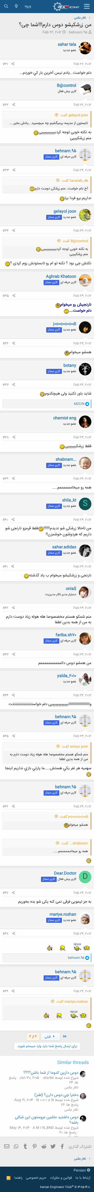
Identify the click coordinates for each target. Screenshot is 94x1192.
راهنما (18, 1178)
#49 (5, 991)
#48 (6, 933)
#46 (5, 806)
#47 (5, 893)
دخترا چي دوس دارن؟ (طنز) (56, 1095)
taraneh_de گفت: (74, 181)
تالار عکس (71, 1087)
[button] (87, 6)
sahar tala (67, 44)
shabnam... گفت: (74, 843)
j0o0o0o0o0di (64, 324)
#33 (6, 170)
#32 (6, 105)
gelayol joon (65, 211)
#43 (6, 654)
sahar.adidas (64, 547)
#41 (5, 566)
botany (69, 365)
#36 (6, 343)
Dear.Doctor (65, 873)
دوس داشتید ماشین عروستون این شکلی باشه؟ (46, 1120)
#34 (6, 230)
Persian (80, 1170)
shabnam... (66, 459)
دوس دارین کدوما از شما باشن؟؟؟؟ (51, 1073)
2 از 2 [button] (33, 1036)
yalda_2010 (66, 676)
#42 (5, 608)
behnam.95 (78, 32)
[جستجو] (6, 6)
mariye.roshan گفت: (72, 1002)
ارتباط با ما (82, 1178)
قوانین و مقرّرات (61, 1178)
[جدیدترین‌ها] (16, 6)
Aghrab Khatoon (61, 276)
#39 (5, 478)
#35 (6, 296)
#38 (6, 437)
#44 (5, 695)
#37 (6, 384)
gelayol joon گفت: (74, 115)
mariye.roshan (63, 914)
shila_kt (69, 500)
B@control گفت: (75, 241)
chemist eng (64, 418)
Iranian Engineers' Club (65, 1187)
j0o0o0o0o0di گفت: (74, 817)
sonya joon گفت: (75, 747)
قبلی (48, 1037)
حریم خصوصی (36, 1178)
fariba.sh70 (66, 635)
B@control (66, 85)
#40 (5, 519)
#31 (5, 64)
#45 (6, 736)
